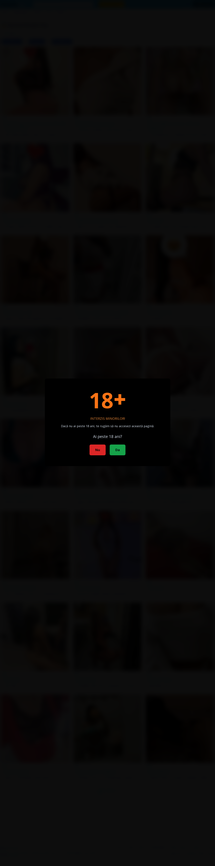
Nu (97, 450)
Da (117, 450)
